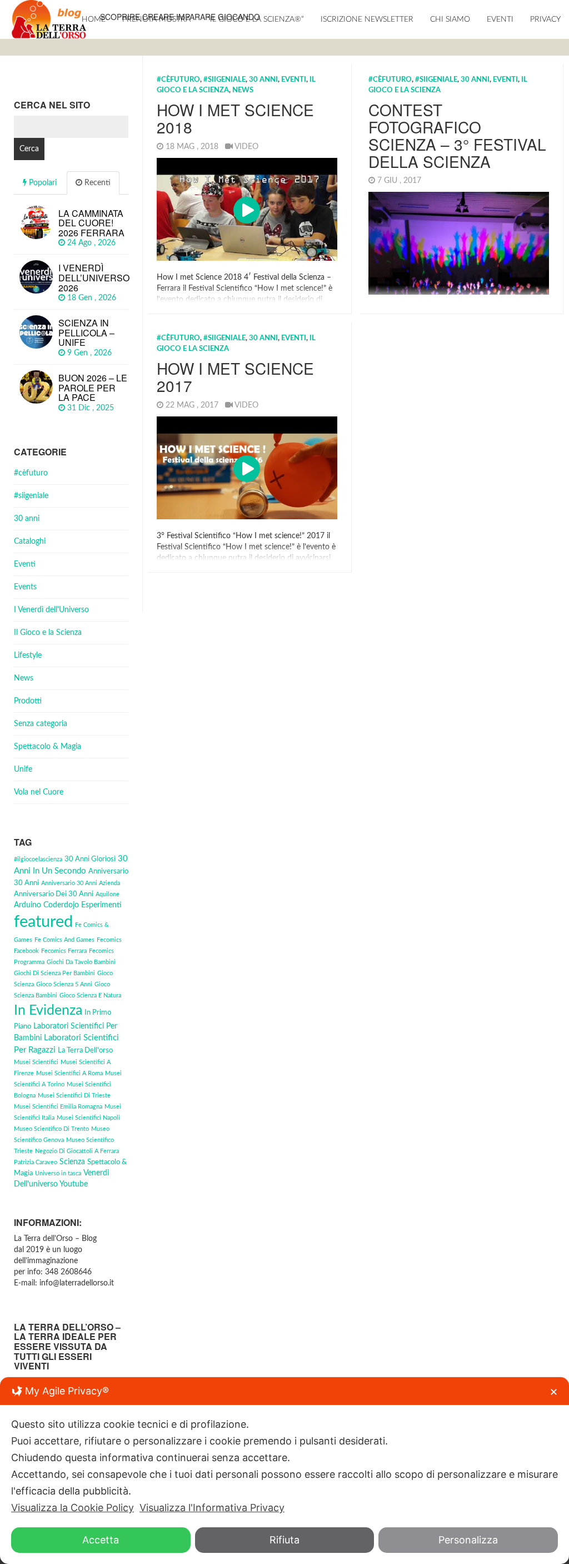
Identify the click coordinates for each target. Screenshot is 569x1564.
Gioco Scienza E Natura (90, 995)
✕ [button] (554, 1392)
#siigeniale (224, 79)
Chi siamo (450, 19)
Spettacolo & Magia (47, 747)
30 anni (263, 79)
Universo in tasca (58, 1173)
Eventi (500, 19)
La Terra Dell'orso (85, 1050)
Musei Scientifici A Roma (69, 1073)
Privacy (545, 19)
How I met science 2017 (235, 376)
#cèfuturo (178, 79)
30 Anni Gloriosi (90, 859)
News (242, 90)
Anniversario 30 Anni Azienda (80, 883)
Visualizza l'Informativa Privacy (211, 1507)
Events (25, 587)
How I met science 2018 (235, 118)
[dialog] (284, 1470)
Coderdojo (61, 905)
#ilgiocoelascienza (38, 859)
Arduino (27, 905)
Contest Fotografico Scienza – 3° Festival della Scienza (457, 135)
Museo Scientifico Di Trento (51, 1129)
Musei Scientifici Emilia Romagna (58, 1107)
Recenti (96, 183)
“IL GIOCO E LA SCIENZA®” (255, 19)
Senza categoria (40, 724)
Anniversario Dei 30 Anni (53, 894)
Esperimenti (101, 905)
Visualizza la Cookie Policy (72, 1507)
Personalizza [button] (468, 1540)
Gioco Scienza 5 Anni (64, 984)
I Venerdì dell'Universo (51, 610)
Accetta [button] (100, 1540)
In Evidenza (48, 1010)
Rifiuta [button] (284, 1540)
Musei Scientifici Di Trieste (74, 1096)
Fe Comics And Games (64, 940)
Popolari (42, 183)
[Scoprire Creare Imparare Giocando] (48, 19)
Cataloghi (30, 541)
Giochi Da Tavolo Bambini (81, 962)
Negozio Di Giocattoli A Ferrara (77, 1151)
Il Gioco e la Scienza (48, 633)
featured (43, 921)
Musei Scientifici (36, 1062)
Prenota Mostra (156, 19)
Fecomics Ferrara (64, 951)
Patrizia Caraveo (35, 1162)
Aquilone (107, 894)
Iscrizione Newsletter (367, 19)
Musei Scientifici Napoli (88, 1118)
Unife (23, 769)
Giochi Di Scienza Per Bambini (54, 973)
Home (94, 19)
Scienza (72, 1162)
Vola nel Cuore (38, 792)
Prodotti (28, 701)
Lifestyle (28, 655)
